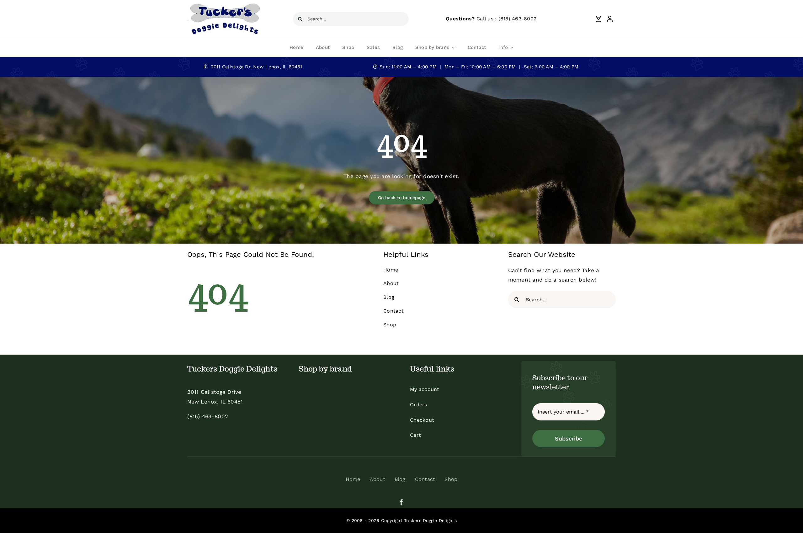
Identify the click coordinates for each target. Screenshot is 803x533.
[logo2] (225, 4)
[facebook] (401, 502)
